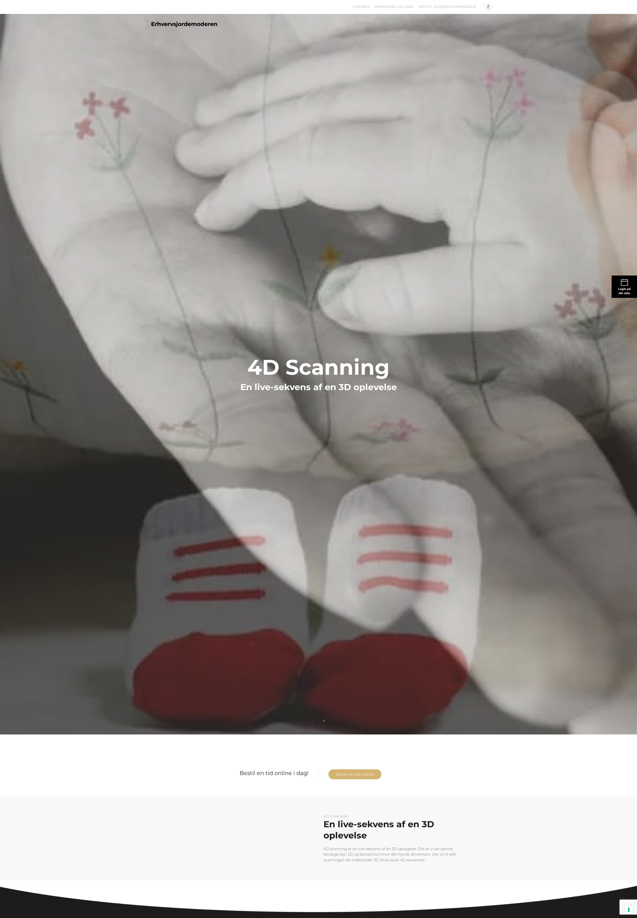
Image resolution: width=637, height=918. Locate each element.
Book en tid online (355, 774)
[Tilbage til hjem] (182, 24)
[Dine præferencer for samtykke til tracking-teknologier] (629, 910)
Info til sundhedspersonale (447, 7)
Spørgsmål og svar (393, 7)
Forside (369, 23)
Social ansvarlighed (454, 23)
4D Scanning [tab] (319, 721)
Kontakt (361, 7)
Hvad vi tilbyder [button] (416, 23)
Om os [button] (389, 23)
